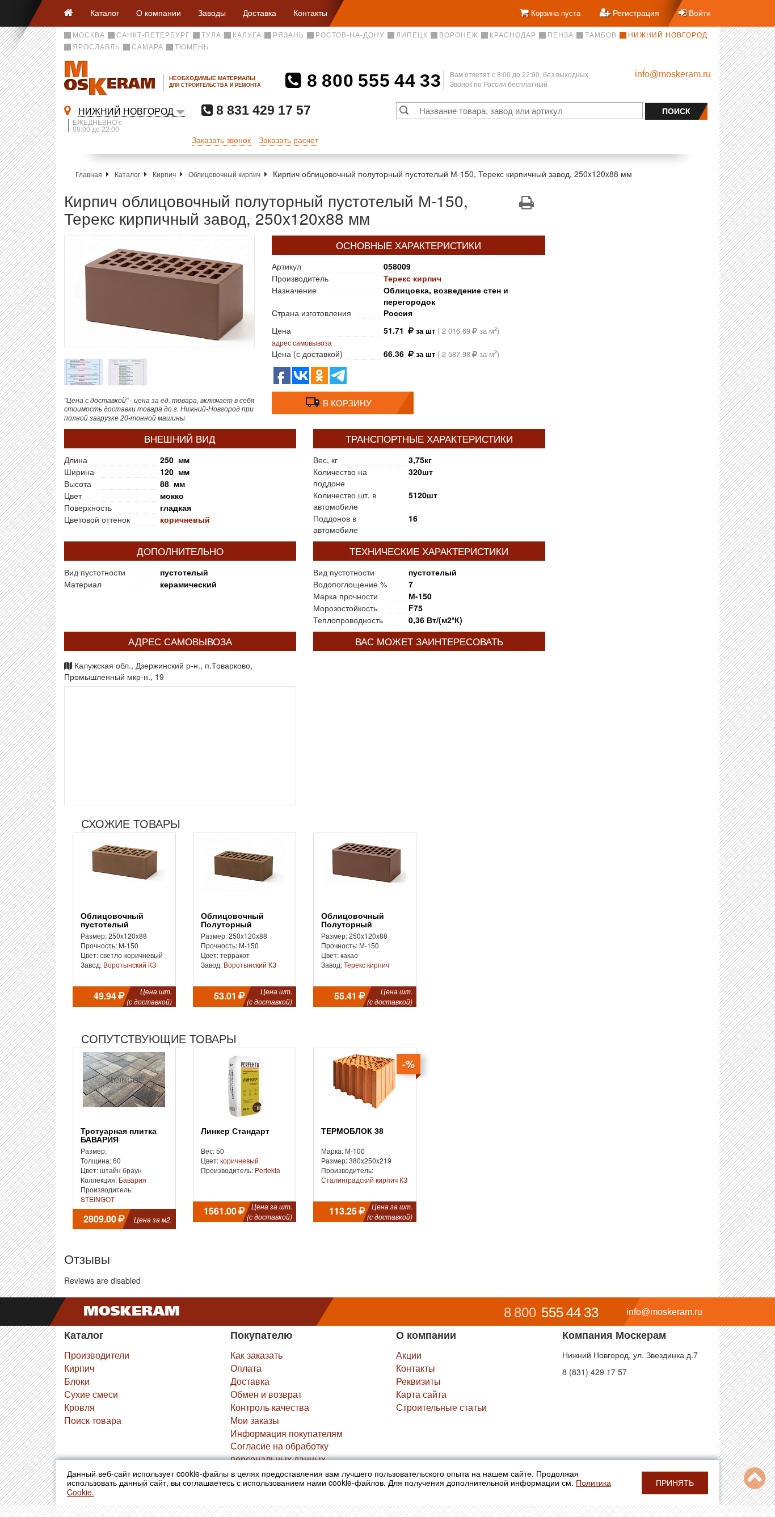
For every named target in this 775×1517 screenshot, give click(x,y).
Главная (88, 174)
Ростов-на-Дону (350, 35)
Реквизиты (418, 1381)
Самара (147, 47)
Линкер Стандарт (235, 1131)
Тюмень (192, 47)
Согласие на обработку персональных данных (279, 1452)
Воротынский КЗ (129, 964)
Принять (675, 1482)
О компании (158, 12)
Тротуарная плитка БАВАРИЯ (119, 1135)
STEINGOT (98, 1199)
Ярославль (96, 47)
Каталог (104, 12)
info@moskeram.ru (673, 74)
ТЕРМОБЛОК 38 (352, 1131)
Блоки (77, 1381)
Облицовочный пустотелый (112, 920)
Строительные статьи (441, 1407)
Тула (211, 35)
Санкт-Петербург (153, 35)
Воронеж (458, 35)
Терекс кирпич (412, 278)
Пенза (560, 35)
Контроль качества (269, 1407)
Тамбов (601, 35)
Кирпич (164, 174)
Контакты (310, 12)
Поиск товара (92, 1420)
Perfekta (267, 1170)
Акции (409, 1354)
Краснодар (513, 35)
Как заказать (256, 1354)
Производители (96, 1354)
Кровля (79, 1407)
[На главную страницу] (73, 13)
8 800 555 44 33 (371, 81)
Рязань (288, 35)
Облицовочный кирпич (224, 174)
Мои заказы (254, 1420)
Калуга (247, 35)
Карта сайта (421, 1394)
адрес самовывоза (302, 342)
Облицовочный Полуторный (232, 920)
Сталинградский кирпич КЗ (364, 1179)
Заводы (212, 12)
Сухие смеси (91, 1394)
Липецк (412, 35)
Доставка (259, 12)
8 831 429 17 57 (262, 109)
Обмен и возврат (266, 1394)
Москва (89, 35)
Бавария (132, 1179)
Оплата (246, 1368)
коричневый (185, 519)
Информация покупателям (286, 1433)
